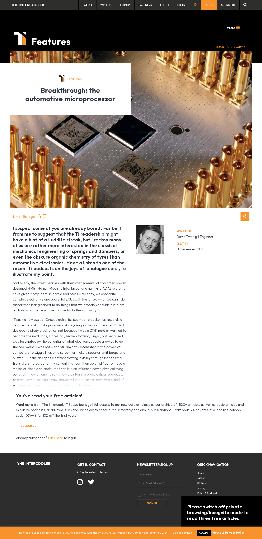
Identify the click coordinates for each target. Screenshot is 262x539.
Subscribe (228, 5)
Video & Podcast (207, 493)
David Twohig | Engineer (194, 236)
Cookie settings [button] (182, 532)
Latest (87, 5)
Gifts (181, 5)
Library (125, 5)
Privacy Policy (161, 494)
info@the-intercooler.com (93, 472)
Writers (106, 5)
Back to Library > (231, 47)
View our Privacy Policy (228, 532)
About (164, 5)
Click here (55, 438)
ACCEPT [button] (203, 532)
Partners (145, 5)
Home (200, 473)
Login (209, 5)
